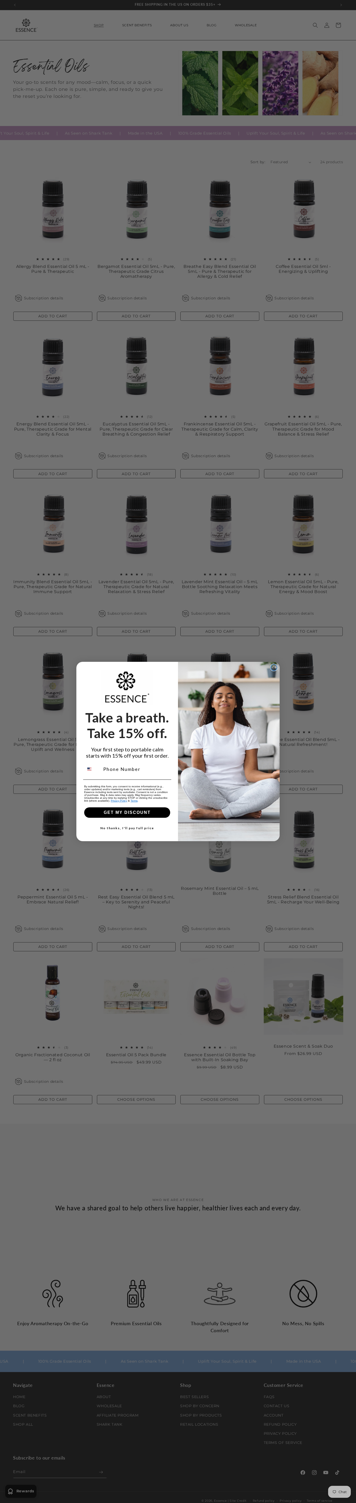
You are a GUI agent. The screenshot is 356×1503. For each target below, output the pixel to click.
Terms (134, 800)
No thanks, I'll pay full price (127, 828)
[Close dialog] (274, 667)
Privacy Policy (119, 800)
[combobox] (92, 769)
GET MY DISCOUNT (127, 812)
